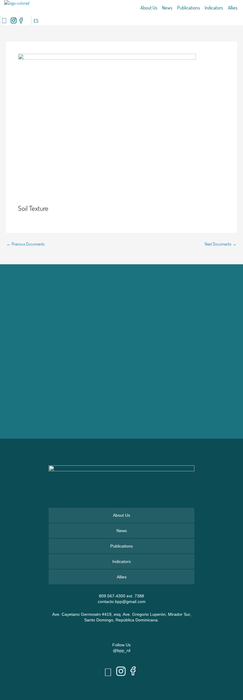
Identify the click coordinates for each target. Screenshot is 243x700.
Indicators (214, 8)
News (167, 8)
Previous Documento (26, 244)
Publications (188, 8)
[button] (28, 20)
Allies (233, 8)
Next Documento (220, 244)
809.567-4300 (112, 596)
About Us (148, 8)
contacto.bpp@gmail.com (122, 601)
